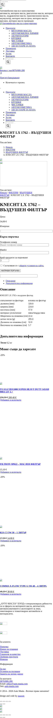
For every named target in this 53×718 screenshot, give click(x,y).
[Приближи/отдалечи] (1, 701)
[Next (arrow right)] (4, 717)
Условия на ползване (10, 671)
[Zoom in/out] (9, 714)
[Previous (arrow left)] (1, 717)
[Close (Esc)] (1, 714)
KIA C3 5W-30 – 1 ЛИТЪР (13, 532)
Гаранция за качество (10, 654)
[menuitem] (10, 28)
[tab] (29, 281)
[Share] (4, 714)
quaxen (21, 696)
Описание (10, 281)
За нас (3, 669)
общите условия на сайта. (31, 265)
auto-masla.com (12, 686)
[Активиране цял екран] (4, 701)
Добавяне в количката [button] (10, 400)
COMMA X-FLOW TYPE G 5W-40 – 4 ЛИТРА (23, 586)
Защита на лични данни (11, 674)
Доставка (4, 651)
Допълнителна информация (19, 283)
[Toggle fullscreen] (7, 714)
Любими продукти (9, 657)
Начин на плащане (9, 649)
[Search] (2, 5)
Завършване (14, 78)
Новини (4, 659)
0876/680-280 (6, 681)
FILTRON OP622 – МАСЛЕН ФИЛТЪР (20, 464)
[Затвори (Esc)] (9, 701)
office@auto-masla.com (17, 684)
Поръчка (4, 646)
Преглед (4, 78)
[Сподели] (7, 701)
